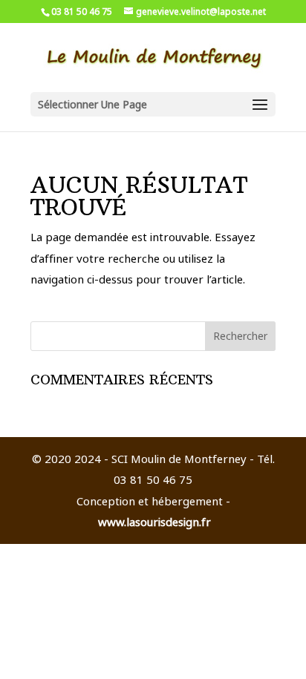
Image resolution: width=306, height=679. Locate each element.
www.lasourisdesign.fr (154, 521)
